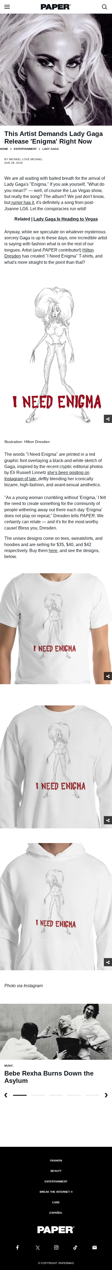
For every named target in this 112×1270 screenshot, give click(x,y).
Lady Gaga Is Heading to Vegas (65, 219)
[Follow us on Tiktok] (75, 1247)
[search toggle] (105, 7)
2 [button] (56, 1095)
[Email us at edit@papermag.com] (94, 1247)
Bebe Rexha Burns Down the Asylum (49, 1077)
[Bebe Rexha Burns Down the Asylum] (56, 1031)
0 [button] (20, 1095)
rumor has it (22, 202)
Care (56, 1202)
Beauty (56, 1170)
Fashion (56, 1160)
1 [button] (38, 1095)
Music (8, 1065)
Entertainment (25, 148)
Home (4, 148)
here (53, 550)
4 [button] (92, 1095)
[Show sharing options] (108, 419)
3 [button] (74, 1095)
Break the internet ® (56, 1191)
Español (56, 1212)
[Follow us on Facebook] (17, 1247)
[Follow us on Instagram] (56, 1247)
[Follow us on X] (36, 1247)
